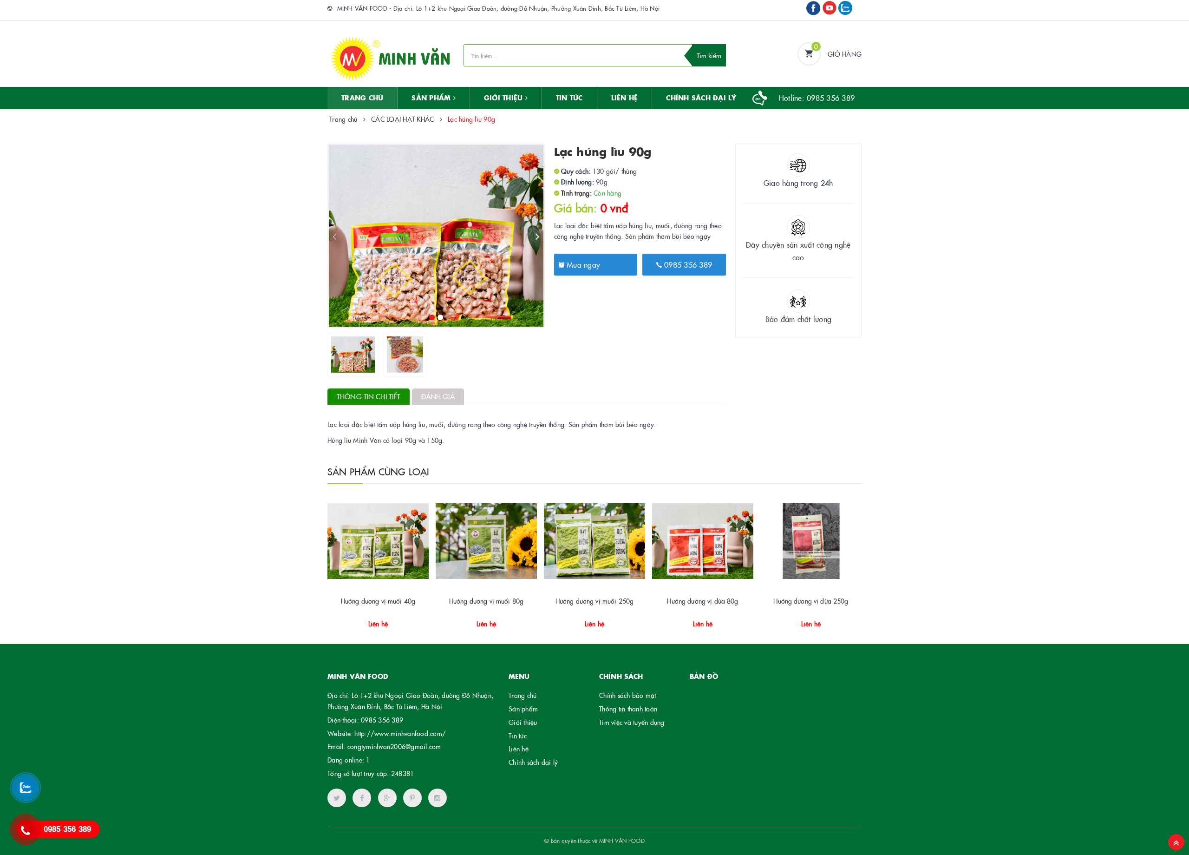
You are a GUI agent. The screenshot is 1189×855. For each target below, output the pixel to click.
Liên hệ (519, 748)
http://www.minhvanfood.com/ (400, 733)
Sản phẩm (523, 708)
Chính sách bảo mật (627, 695)
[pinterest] (437, 798)
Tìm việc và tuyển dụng (632, 722)
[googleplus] (387, 798)
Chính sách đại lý (701, 97)
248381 (402, 773)
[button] (377, 620)
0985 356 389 (687, 264)
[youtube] (412, 798)
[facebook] (362, 798)
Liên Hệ (624, 97)
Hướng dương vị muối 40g (378, 600)
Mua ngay (582, 264)
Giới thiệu (504, 97)
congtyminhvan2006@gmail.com (394, 746)
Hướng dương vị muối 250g (594, 600)
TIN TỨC (569, 97)
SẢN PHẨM (432, 97)
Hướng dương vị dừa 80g (702, 600)
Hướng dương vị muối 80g (486, 600)
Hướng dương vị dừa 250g (810, 600)
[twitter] (336, 798)
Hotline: (817, 97)
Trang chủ (362, 97)
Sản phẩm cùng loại (378, 471)
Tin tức (518, 735)
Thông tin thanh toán (628, 708)
